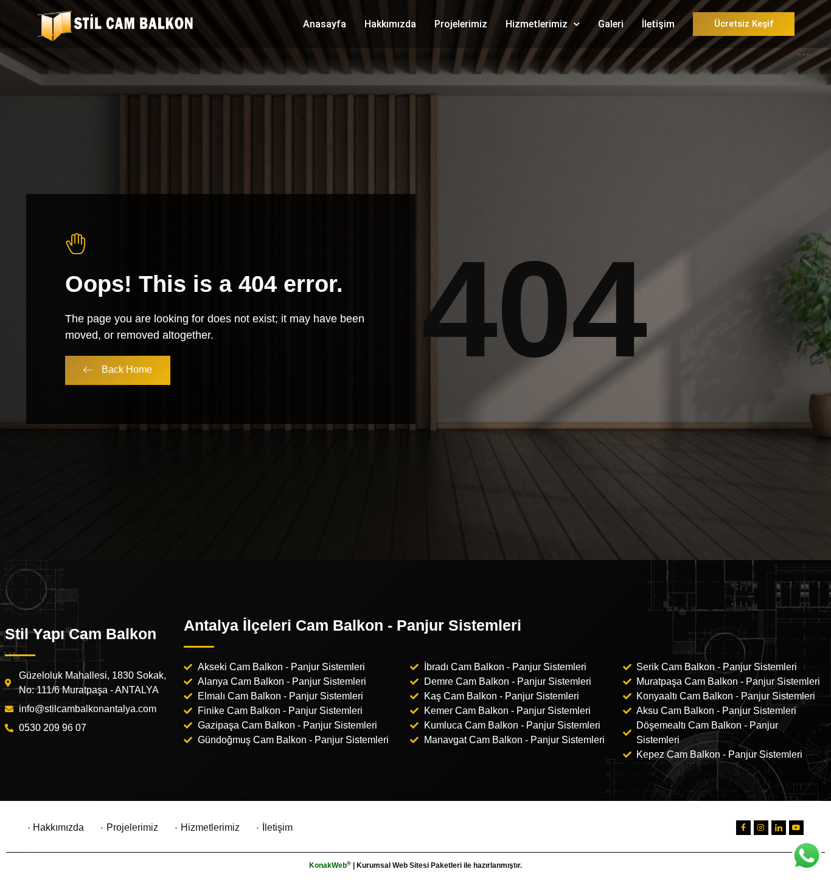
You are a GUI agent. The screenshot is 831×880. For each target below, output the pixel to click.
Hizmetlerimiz (537, 24)
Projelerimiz (460, 24)
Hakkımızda (390, 24)
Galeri (611, 24)
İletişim (658, 24)
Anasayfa (324, 24)
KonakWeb (328, 865)
